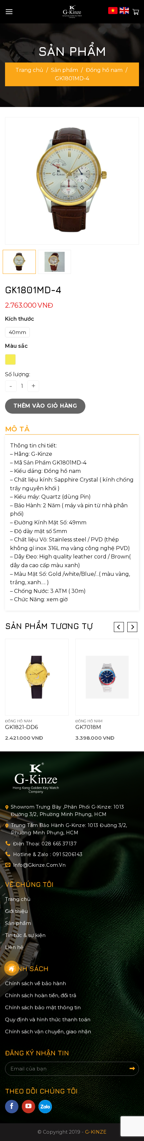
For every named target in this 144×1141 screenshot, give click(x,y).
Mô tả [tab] (17, 429)
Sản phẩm (64, 70)
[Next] (131, 181)
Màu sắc (16, 346)
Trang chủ (29, 70)
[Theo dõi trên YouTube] (28, 1106)
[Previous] (12, 181)
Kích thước (19, 319)
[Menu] (9, 11)
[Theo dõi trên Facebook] (11, 1106)
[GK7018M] (107, 677)
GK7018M (88, 727)
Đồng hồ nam (104, 70)
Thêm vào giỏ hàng (45, 406)
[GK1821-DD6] (36, 677)
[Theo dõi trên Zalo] (45, 1106)
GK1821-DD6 (21, 727)
